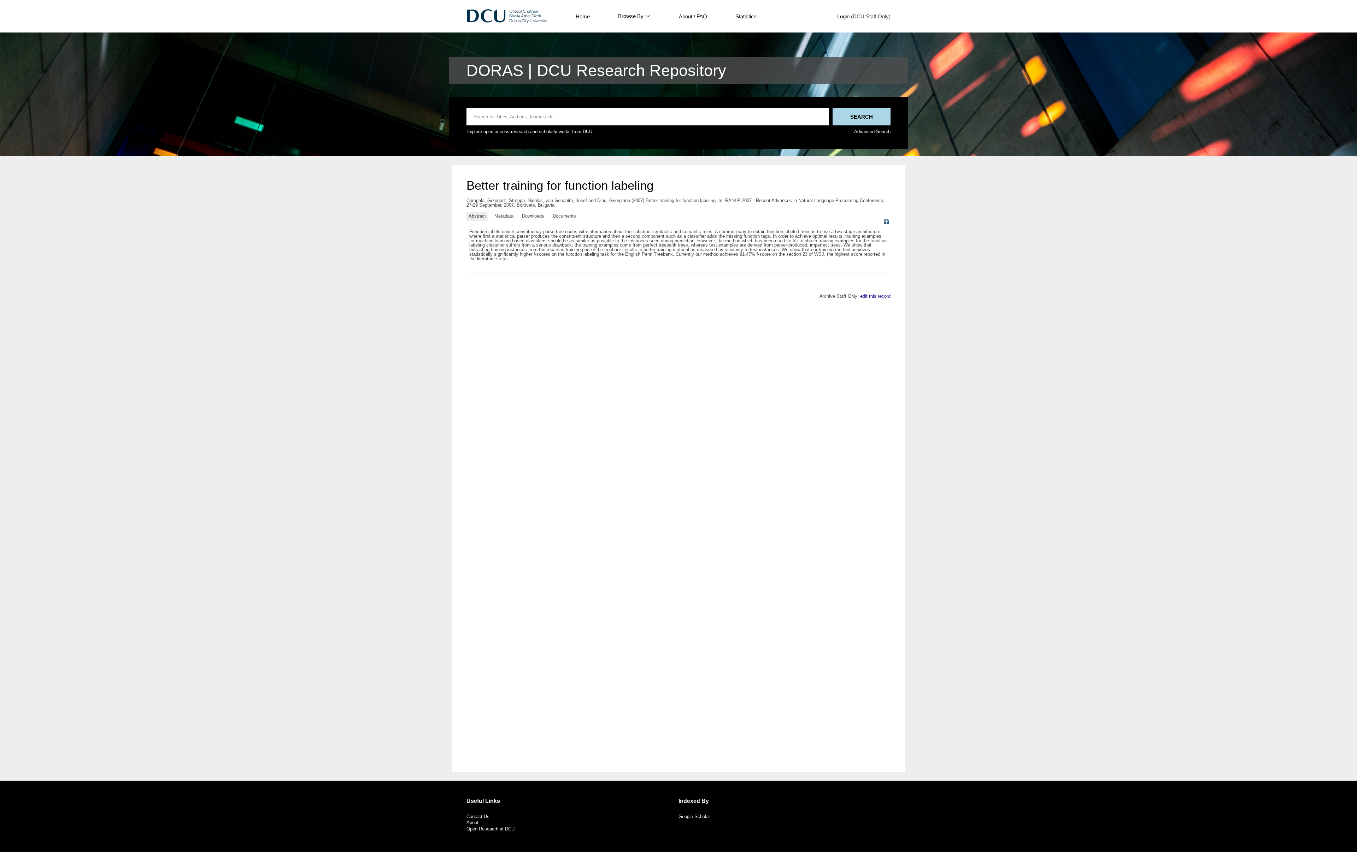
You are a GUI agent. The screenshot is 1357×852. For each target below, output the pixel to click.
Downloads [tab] (533, 216)
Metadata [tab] (503, 216)
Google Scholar (694, 816)
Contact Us (477, 816)
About (472, 822)
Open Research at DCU (490, 829)
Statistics (746, 16)
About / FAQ (693, 16)
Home (583, 16)
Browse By (631, 16)
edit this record (875, 296)
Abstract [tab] (477, 216)
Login (843, 16)
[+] (886, 221)
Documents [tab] (564, 216)
